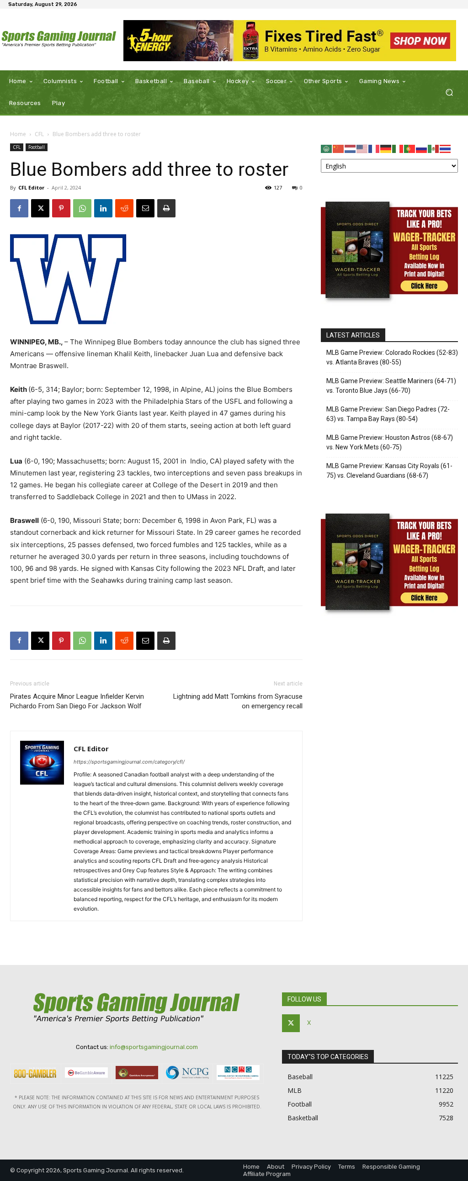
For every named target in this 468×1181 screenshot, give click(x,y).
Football (36, 147)
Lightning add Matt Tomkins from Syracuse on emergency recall (238, 701)
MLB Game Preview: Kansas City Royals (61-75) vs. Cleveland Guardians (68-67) (389, 470)
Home (18, 134)
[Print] (166, 208)
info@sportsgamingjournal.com (154, 1047)
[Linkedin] (103, 208)
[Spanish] (434, 148)
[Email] (145, 208)
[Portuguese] (410, 148)
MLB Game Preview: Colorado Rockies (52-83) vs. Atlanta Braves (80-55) (392, 357)
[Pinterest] (61, 208)
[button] (449, 92)
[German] (386, 148)
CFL (39, 134)
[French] (374, 148)
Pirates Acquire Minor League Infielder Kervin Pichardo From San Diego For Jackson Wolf (77, 701)
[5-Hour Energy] (290, 40)
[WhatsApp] (82, 208)
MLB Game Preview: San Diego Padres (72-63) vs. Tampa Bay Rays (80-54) (388, 414)
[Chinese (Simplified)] (339, 148)
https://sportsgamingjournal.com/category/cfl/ (129, 762)
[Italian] (398, 148)
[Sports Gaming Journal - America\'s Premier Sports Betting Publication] (59, 40)
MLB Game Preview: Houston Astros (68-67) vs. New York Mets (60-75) (389, 442)
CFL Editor (31, 187)
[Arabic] (327, 148)
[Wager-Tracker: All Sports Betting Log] (389, 306)
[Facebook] (19, 208)
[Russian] (422, 148)
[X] (40, 208)
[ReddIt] (124, 208)
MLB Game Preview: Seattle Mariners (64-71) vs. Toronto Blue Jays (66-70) (391, 385)
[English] (362, 148)
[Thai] (446, 148)
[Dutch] (350, 148)
